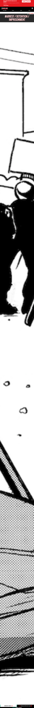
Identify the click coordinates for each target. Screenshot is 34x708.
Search (29, 10)
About (21, 10)
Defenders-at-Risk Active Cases (25, 705)
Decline (28, 1)
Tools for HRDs (4, 10)
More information (6, 5)
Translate (32, 13)
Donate (13, 10)
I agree (24, 1)
